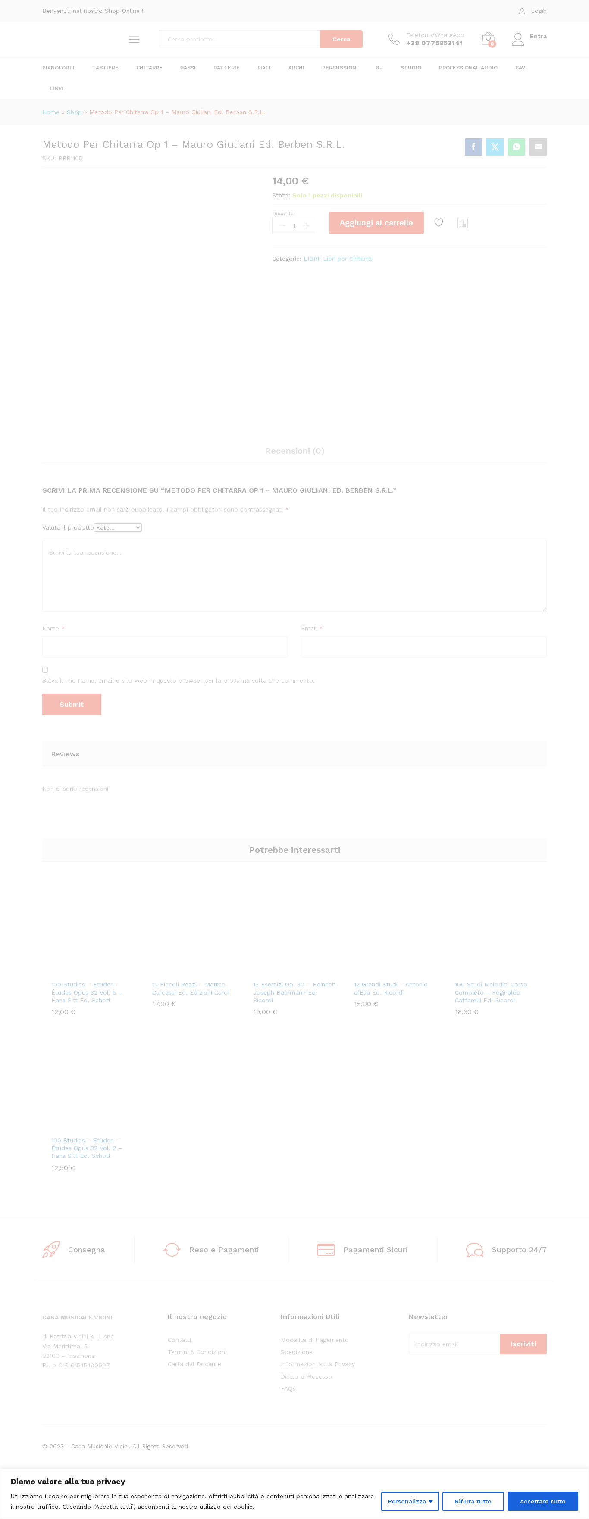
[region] (294, 1494)
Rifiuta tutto (473, 1501)
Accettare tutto (543, 1501)
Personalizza (407, 1501)
